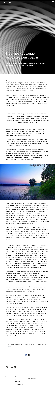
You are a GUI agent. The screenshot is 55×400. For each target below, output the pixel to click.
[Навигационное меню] (53, 2)
